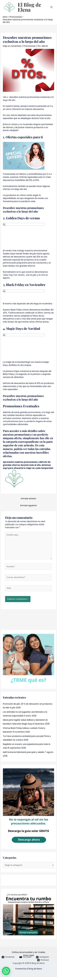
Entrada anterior (28, 498)
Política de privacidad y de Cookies (28, 952)
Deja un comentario (12, 46)
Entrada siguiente (28, 505)
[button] (6, 971)
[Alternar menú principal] (51, 7)
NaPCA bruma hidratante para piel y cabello (23, 752)
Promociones (30, 46)
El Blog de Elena (29, 7)
